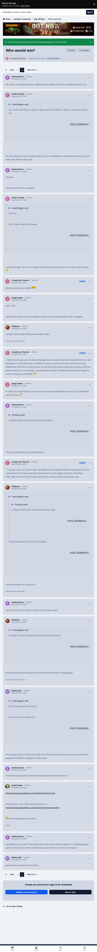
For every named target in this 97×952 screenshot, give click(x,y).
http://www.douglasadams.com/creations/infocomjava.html (32, 807)
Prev (12, 70)
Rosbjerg (15, 326)
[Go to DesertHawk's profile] (7, 786)
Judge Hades (17, 298)
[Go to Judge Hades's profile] (7, 299)
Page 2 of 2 (31, 70)
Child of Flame (17, 94)
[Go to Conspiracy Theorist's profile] (7, 58)
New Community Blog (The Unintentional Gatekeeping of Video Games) (37, 42)
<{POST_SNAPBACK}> (79, 124)
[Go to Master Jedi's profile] (7, 692)
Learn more (4, 4)
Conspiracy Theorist (18, 58)
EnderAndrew (17, 76)
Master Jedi (16, 691)
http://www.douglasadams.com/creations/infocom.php (30, 793)
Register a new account (26, 892)
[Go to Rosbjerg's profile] (7, 327)
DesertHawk (16, 785)
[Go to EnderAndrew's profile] (7, 77)
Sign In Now (70, 892)
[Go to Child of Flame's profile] (7, 95)
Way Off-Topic (53, 58)
